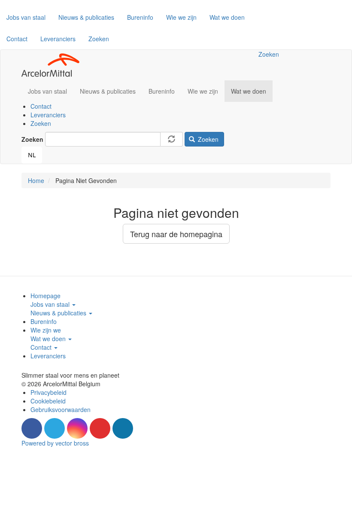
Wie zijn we (45, 330)
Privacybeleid (48, 392)
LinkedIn (122, 428)
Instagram (77, 428)
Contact (16, 38)
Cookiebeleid (48, 401)
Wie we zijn (181, 17)
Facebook (31, 428)
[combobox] (31, 155)
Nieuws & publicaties (86, 17)
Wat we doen (227, 17)
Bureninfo (140, 17)
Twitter (54, 428)
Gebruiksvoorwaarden (60, 409)
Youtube (100, 428)
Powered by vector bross (55, 443)
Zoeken (98, 38)
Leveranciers (58, 38)
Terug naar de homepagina (176, 233)
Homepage (45, 295)
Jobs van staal (26, 17)
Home (36, 180)
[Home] (53, 65)
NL (32, 155)
